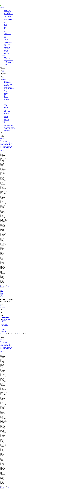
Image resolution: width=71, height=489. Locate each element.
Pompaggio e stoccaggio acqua (8, 42)
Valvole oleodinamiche (7, 130)
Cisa (2, 174)
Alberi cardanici (4, 320)
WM (2, 280)
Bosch (2, 165)
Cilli (2, 172)
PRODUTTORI (2, 351)
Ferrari (2, 187)
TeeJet (2, 268)
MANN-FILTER (4, 219)
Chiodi (4, 28)
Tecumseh (3, 267)
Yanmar (2, 282)
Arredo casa (5, 23)
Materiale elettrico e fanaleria (7, 16)
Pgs (2, 240)
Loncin (2, 214)
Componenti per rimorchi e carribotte (8, 14)
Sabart (3, 249)
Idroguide (5, 59)
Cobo (2, 177)
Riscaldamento (5, 45)
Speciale (3, 71)
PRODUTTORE (2, 150)
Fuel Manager (3, 193)
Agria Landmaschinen (4, 353)
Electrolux (3, 182)
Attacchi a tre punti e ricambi (7, 12)
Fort (2, 192)
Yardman (3, 283)
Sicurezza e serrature (6, 46)
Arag (2, 156)
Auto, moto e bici (6, 25)
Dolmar (2, 179)
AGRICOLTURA (4, 79)
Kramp (2, 210)
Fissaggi (5, 35)
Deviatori (5, 57)
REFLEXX (3, 244)
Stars (2, 261)
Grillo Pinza (3, 200)
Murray (2, 229)
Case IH (3, 167)
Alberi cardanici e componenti (7, 11)
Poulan (2, 442)
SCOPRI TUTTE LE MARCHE (6, 297)
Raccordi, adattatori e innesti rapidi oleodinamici (10, 63)
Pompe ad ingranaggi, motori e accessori (9, 62)
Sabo (2, 250)
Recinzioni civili (6, 110)
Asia (2, 159)
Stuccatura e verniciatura (7, 48)
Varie (2, 276)
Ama (3, 155)
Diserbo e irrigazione (4, 324)
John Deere (3, 208)
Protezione (5, 109)
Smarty (2, 258)
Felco (2, 186)
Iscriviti (1, 304)
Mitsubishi (3, 226)
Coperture (5, 31)
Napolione (3, 230)
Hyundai (2, 207)
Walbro (2, 278)
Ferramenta (5, 33)
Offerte (3, 70)
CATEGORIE (2, 138)
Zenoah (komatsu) (4, 285)
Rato (2, 242)
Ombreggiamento (6, 107)
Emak (2, 183)
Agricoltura (3, 132)
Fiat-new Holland (4, 188)
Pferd (2, 239)
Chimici (5, 27)
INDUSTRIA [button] (4, 55)
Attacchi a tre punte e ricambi (6, 319)
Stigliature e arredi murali (7, 47)
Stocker (2, 264)
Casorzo (2, 168)
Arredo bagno (5, 91)
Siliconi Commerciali (4, 256)
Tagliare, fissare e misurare (7, 115)
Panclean (3, 236)
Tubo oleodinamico (6, 64)
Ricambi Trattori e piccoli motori (8, 87)
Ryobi (2, 247)
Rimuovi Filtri (2, 287)
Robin (2, 245)
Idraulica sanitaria (6, 105)
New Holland (3, 231)
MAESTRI (3, 217)
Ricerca (1, 67)
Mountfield (3, 428)
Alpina (2, 154)
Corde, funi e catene (6, 99)
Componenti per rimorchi (5, 317)
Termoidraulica (6, 51)
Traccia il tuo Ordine (4, 3)
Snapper (2, 259)
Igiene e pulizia (6, 38)
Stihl (2, 263)
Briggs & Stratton (4, 367)
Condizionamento (6, 29)
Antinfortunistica (6, 81)
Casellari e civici (6, 26)
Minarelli (3, 225)
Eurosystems (3, 184)
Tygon (2, 272)
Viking (2, 277)
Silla (2, 257)
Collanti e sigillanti (6, 97)
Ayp (2, 161)
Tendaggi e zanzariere (6, 50)
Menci (2, 222)
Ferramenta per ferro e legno (7, 34)
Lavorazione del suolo (6, 15)
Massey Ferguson (4, 220)
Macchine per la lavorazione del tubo (8, 60)
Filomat (2, 189)
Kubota (2, 211)
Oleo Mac (3, 234)
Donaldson (3, 180)
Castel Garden (3, 169)
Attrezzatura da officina (7, 13)
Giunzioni (5, 37)
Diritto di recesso (4, 330)
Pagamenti (3, 329)
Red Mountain (3, 243)
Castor (2, 170)
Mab (2, 216)
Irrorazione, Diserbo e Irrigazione (8, 84)
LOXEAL (3, 215)
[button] (4, 286)
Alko (2, 153)
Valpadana (3, 275)
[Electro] (4, 7)
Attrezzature (5, 24)
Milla (2, 224)
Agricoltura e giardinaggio (7, 10)
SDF (2, 253)
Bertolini (2, 163)
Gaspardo (3, 196)
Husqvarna (3, 206)
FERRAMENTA (4, 89)
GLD (2, 198)
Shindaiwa (3, 255)
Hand (2, 201)
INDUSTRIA (4, 121)
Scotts (2, 252)
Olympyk (3, 235)
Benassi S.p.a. (3, 162)
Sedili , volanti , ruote (5, 318)
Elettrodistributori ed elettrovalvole (8, 58)
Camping (5, 94)
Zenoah (3, 284)
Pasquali (3, 237)
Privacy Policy (4, 331)
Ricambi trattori (4, 321)
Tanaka (2, 266)
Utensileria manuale (6, 53)
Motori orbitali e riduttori (7, 61)
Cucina (4, 32)
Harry (2, 202)
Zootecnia (2, 148)
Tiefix (2, 269)
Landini (3, 212)
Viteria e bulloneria (6, 54)
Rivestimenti (5, 112)
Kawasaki (3, 209)
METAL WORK (4, 223)
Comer (2, 178)
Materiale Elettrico (6, 39)
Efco (2, 181)
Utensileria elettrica (6, 52)
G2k (2, 195)
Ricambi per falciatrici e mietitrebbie (8, 17)
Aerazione (5, 22)
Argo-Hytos (3, 158)
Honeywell (3, 205)
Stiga (2, 262)
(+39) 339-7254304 (2, 307)
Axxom (2, 160)
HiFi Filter (3, 203)
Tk (2, 270)
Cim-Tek (3, 173)
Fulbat (2, 194)
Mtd (2, 228)
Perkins (2, 238)
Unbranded (3, 273)
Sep (2, 254)
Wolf (2, 281)
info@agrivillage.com (5, 1)
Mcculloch (3, 221)
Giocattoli (5, 36)
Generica (3, 197)
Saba (2, 248)
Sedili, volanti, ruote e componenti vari (9, 19)
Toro (2, 271)
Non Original (3, 233)
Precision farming (4, 323)
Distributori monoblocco (7, 123)
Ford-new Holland (4, 191)
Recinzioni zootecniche (7, 44)
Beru (2, 164)
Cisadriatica (3, 175)
